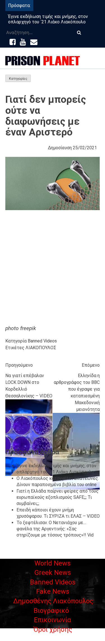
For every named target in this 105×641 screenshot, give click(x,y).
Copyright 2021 (53, 637)
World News (52, 563)
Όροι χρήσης (52, 629)
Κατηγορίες (18, 78)
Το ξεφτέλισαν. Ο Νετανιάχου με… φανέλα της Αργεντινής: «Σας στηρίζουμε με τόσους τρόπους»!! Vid (55, 529)
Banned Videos (42, 341)
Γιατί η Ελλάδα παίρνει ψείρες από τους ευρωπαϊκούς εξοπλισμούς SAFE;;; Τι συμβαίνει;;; (58, 497)
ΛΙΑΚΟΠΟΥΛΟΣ (40, 347)
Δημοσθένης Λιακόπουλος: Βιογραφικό (54, 606)
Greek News (52, 573)
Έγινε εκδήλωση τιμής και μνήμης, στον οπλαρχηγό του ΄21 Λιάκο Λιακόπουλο (48, 19)
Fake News (52, 591)
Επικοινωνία (52, 620)
